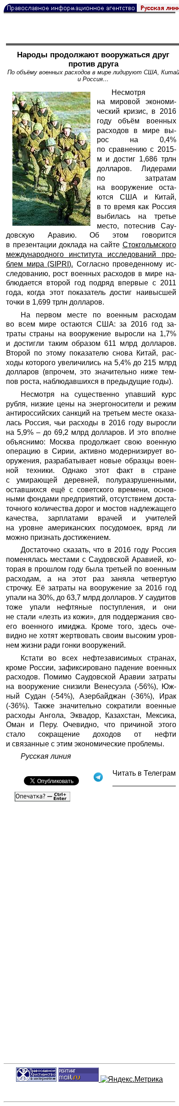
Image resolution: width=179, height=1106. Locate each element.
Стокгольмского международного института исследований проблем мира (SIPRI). (91, 254)
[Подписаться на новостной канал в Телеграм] (144, 783)
